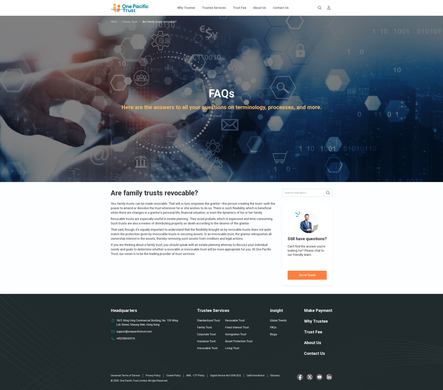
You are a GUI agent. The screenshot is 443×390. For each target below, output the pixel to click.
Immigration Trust (235, 334)
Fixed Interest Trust (237, 327)
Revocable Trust (235, 320)
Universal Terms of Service (125, 375)
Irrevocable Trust (207, 348)
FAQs (114, 21)
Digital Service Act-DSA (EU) (225, 375)
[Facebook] (300, 378)
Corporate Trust (206, 334)
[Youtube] (319, 378)
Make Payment (318, 310)
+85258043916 (125, 338)
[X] (310, 378)
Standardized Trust (208, 320)
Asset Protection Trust (238, 341)
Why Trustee (186, 8)
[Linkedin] (329, 378)
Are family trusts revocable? (159, 21)
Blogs (273, 334)
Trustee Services (213, 310)
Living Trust (232, 348)
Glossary (275, 375)
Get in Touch (307, 275)
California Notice (256, 375)
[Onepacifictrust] (129, 7)
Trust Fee (239, 8)
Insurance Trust (206, 341)
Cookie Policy (173, 375)
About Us (259, 8)
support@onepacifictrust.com (134, 331)
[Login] (328, 7)
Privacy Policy (153, 375)
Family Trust (130, 21)
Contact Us (281, 8)
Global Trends (278, 320)
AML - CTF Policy (195, 375)
